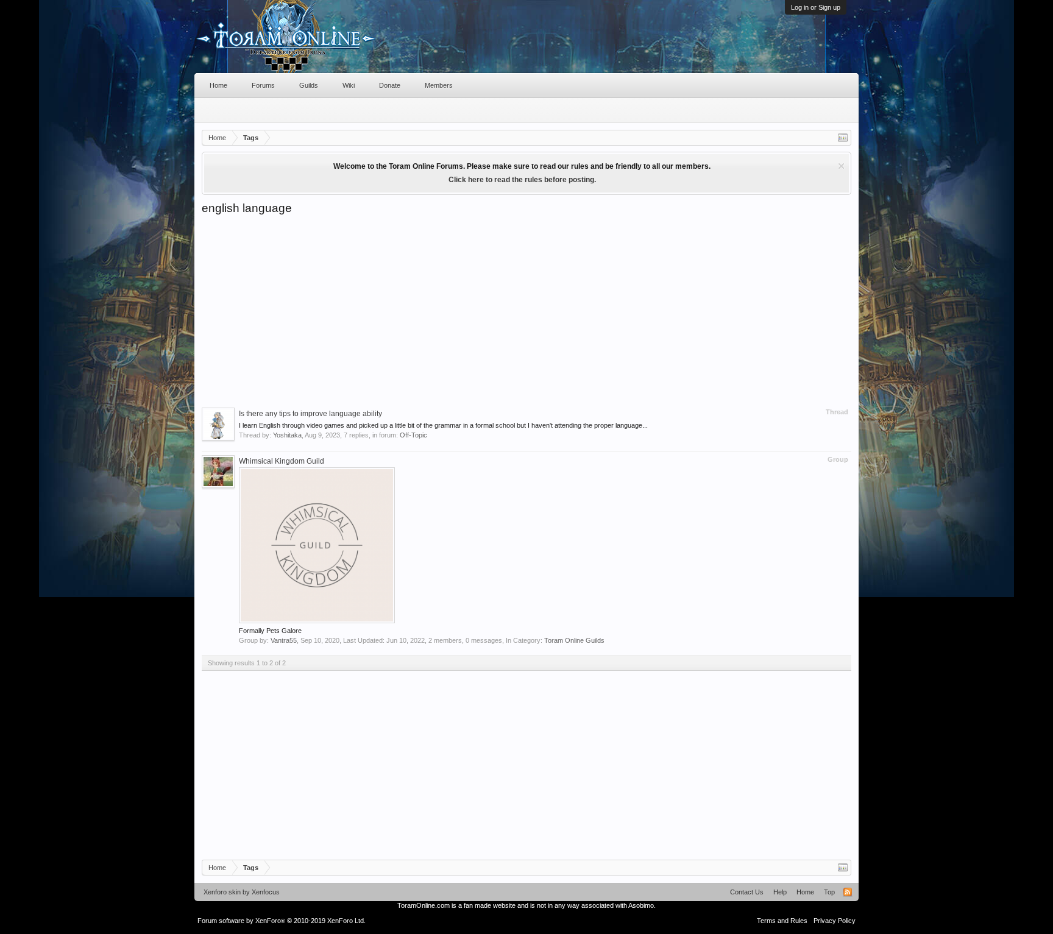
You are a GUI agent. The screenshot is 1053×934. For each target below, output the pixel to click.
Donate (389, 85)
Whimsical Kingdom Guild (281, 461)
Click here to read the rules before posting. (522, 179)
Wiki (348, 85)
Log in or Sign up (815, 7)
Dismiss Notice (841, 166)
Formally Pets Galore (270, 630)
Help (780, 892)
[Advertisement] (526, 307)
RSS (848, 892)
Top (829, 892)
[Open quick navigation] (843, 138)
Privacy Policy (835, 920)
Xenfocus (266, 892)
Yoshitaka (287, 435)
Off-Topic (413, 435)
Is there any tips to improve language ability (310, 413)
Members (439, 85)
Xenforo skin (222, 892)
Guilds (308, 85)
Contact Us (747, 892)
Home (218, 85)
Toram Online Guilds (574, 640)
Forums (263, 85)
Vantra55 (284, 640)
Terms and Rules (782, 920)
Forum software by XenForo (281, 920)
